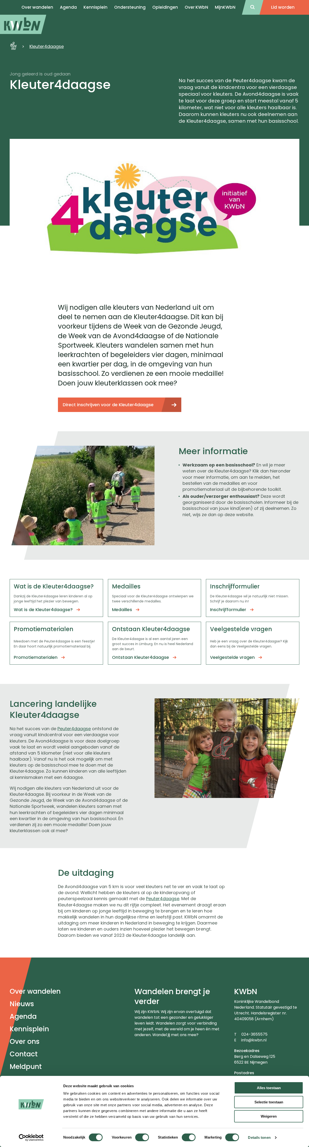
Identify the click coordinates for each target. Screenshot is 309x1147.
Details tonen (259, 1137)
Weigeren (269, 1116)
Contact (24, 1054)
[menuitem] (23, 24)
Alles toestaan (269, 1088)
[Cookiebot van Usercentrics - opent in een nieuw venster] (31, 1137)
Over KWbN (196, 7)
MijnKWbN (225, 7)
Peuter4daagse (74, 729)
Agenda (23, 1016)
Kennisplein (95, 7)
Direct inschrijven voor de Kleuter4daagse (108, 405)
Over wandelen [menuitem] (37, 7)
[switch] (142, 1137)
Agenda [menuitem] (68, 7)
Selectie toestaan (268, 1102)
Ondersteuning (130, 7)
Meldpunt (26, 1066)
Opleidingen (165, 7)
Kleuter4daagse (46, 46)
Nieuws (22, 1004)
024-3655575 (254, 1034)
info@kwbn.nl (254, 1040)
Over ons (25, 1041)
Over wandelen (35, 991)
